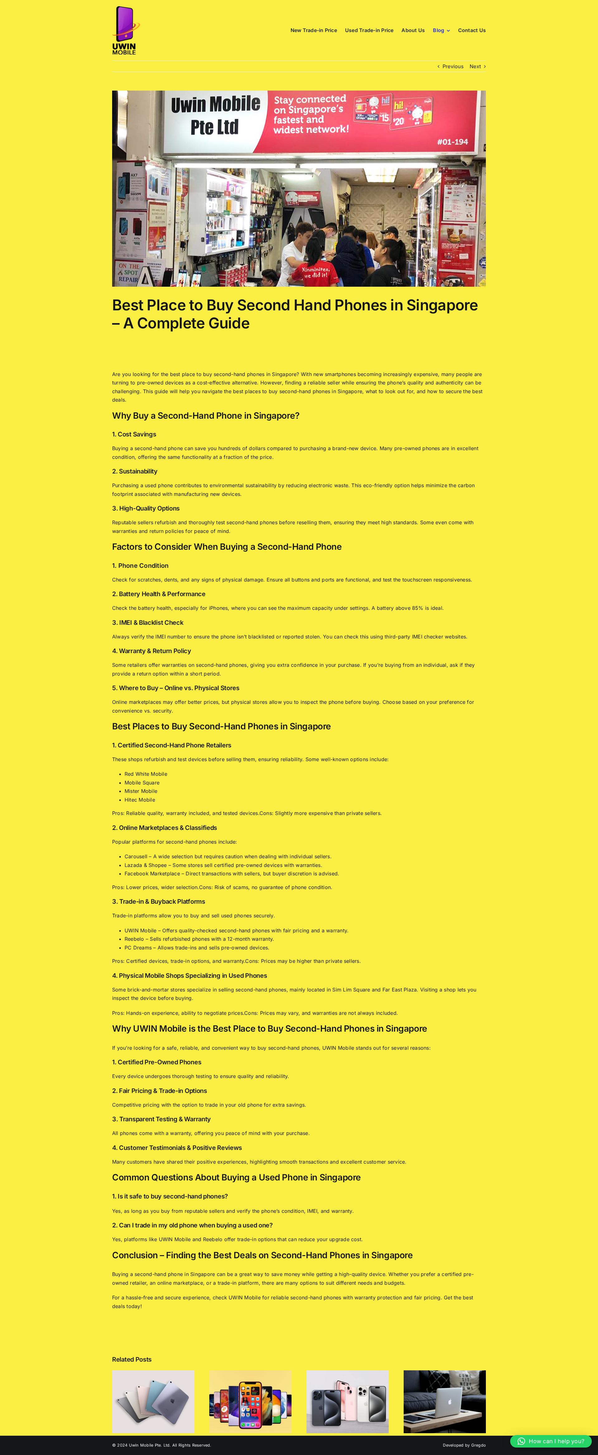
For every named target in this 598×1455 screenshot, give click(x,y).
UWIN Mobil (243, 1297)
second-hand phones (315, 1297)
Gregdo (478, 1445)
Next (475, 66)
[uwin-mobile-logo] (126, 9)
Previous (453, 66)
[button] (551, 1441)
